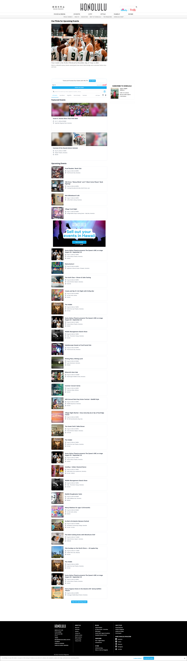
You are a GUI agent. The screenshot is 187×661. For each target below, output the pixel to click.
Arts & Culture (58, 634)
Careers (77, 631)
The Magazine (107, 17)
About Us (77, 627)
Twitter (119, 641)
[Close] (184, 658)
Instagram (120, 646)
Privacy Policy (78, 639)
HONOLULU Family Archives (61, 645)
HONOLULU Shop (119, 17)
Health (77, 17)
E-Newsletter (123, 96)
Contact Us (77, 633)
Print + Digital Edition (100, 640)
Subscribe (55, 9)
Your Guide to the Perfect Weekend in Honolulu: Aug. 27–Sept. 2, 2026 (75, 63)
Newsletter (61, 9)
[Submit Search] (136, 7)
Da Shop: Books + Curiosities (101, 629)
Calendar (57, 641)
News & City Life (59, 630)
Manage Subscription (125, 94)
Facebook (120, 639)
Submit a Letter (78, 635)
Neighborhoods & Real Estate (62, 639)
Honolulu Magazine (93, 7)
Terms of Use (78, 640)
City (90, 14)
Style (103, 14)
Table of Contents (124, 92)
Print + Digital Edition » (123, 89)
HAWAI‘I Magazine (119, 629)
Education (84, 17)
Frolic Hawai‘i (67, 17)
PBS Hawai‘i (97, 631)
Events (77, 14)
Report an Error (78, 637)
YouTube (120, 649)
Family (117, 14)
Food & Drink (59, 14)
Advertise (77, 629)
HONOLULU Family (119, 631)
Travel (56, 637)
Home (130, 14)
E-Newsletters (98, 642)
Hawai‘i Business (119, 627)
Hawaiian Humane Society (101, 635)
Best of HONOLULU (95, 17)
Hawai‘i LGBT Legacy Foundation (102, 633)
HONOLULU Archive (59, 643)
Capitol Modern (98, 627)
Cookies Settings (137, 658)
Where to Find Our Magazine (101, 650)
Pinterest (120, 644)
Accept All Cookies (148, 658)
